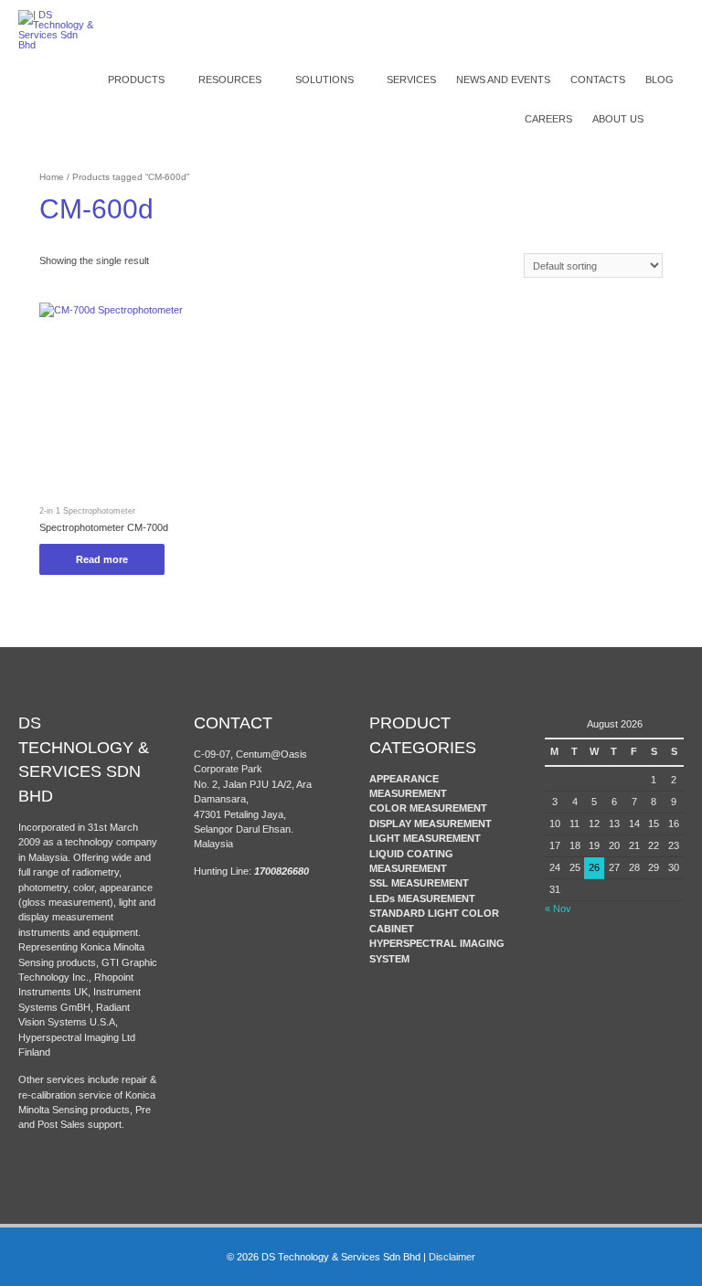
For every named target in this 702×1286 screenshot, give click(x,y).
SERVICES (411, 79)
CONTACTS (597, 79)
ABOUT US (618, 118)
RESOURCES (229, 79)
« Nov (558, 908)
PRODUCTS (136, 79)
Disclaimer (452, 1256)
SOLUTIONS (324, 79)
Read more (102, 559)
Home (51, 177)
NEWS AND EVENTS (503, 79)
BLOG (659, 79)
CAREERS (548, 118)
